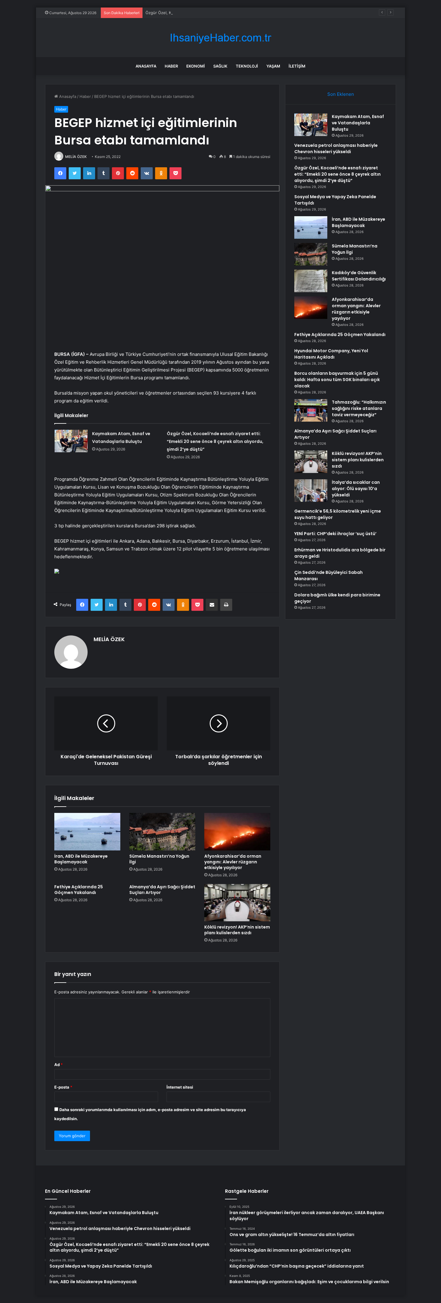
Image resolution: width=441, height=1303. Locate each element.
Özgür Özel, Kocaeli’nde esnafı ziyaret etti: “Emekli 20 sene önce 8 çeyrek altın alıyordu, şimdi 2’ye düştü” (244, 12)
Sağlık (220, 66)
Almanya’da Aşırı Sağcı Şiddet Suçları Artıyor (162, 889)
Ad (58, 1064)
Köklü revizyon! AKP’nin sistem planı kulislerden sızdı (237, 930)
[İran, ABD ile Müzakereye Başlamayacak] (87, 831)
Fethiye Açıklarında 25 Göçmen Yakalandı (78, 889)
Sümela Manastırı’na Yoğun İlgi (159, 859)
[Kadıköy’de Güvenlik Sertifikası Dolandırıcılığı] (310, 281)
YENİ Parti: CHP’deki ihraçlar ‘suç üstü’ (335, 534)
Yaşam (273, 66)
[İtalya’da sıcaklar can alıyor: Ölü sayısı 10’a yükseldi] (310, 490)
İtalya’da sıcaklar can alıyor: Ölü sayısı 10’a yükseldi (356, 488)
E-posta (63, 1087)
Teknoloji (247, 66)
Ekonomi (195, 66)
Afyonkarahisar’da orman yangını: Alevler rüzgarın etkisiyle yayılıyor (232, 862)
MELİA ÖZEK (76, 156)
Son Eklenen (340, 94)
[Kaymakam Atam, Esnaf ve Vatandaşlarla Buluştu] (71, 441)
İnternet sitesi (179, 1087)
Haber (171, 66)
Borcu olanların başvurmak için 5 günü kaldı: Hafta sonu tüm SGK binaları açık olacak (337, 379)
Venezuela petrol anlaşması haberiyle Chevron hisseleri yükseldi (336, 148)
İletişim (297, 66)
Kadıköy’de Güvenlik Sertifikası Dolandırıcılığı (359, 276)
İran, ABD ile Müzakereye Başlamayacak (81, 859)
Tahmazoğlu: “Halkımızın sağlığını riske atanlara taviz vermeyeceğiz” (359, 408)
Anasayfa (146, 66)
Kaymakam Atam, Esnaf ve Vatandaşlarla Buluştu (358, 123)
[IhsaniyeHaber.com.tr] (220, 37)
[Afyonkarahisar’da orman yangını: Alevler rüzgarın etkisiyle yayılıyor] (237, 831)
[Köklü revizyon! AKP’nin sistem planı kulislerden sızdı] (237, 902)
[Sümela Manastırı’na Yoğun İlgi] (162, 831)
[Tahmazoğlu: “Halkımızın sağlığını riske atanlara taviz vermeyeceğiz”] (310, 410)
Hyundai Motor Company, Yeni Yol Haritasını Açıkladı (331, 354)
